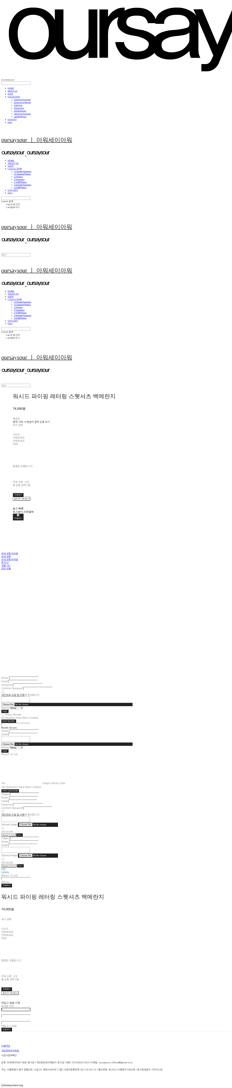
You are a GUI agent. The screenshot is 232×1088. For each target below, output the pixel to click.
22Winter (18, 105)
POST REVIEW (9, 721)
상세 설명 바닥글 (9, 559)
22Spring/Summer (22, 99)
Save (19, 835)
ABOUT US (12, 91)
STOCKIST (12, 119)
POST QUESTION (10, 791)
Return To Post (9, 866)
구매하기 (7, 885)
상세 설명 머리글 (9, 553)
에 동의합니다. (20, 695)
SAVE (5, 711)
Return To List (8, 835)
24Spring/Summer (22, 113)
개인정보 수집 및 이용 (12, 695)
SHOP (10, 93)
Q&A (10, 122)
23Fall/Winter (20, 111)
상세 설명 (6, 556)
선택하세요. (19, 437)
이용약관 (5, 1046)
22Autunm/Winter (22, 102)
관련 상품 (6, 568)
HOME (11, 88)
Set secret (7, 831)
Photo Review (13, 714)
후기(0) (5, 562)
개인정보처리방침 (10, 1050)
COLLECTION (14, 96)
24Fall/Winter (20, 116)
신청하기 (7, 1029)
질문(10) (5, 565)
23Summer (19, 108)
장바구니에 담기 (10, 993)
